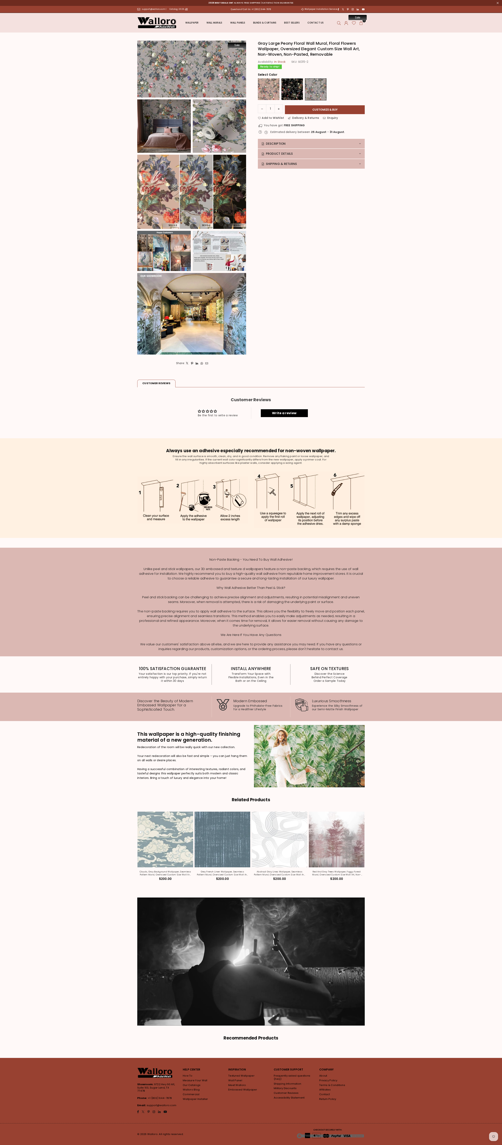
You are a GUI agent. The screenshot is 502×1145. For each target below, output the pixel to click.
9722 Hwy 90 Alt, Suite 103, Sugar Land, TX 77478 (156, 1087)
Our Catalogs (191, 1085)
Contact (324, 1094)
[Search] (339, 22)
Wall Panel (235, 1080)
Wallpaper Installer (195, 1099)
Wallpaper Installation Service (321, 9)
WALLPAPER (192, 22)
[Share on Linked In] (197, 363)
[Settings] (346, 22)
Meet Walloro (237, 1085)
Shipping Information (287, 1084)
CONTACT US (315, 22)
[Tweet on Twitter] (187, 363)
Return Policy (327, 1099)
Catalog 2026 (177, 9)
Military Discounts (285, 1088)
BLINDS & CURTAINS (264, 22)
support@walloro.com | (154, 9)
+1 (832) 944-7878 (160, 1098)
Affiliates (325, 1089)
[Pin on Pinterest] (192, 363)
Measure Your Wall (195, 1080)
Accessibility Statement (289, 1098)
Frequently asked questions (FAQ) (292, 1077)
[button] (361, 22)
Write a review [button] (284, 413)
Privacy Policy (328, 1080)
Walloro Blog (191, 1089)
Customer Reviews (286, 1093)
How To (188, 1076)
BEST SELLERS (291, 22)
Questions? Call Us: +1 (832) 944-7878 (251, 9)
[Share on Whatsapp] (201, 363)
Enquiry (332, 118)
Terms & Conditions (332, 1085)
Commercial (191, 1094)
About (323, 1076)
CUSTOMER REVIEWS (156, 383)
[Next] (366, 849)
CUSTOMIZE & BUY (324, 110)
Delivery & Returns (305, 118)
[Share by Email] (206, 363)
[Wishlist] (354, 22)
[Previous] (136, 849)
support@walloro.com (161, 1105)
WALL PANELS (237, 22)
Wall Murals (214, 22)
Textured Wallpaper (241, 1076)
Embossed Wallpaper (242, 1089)
